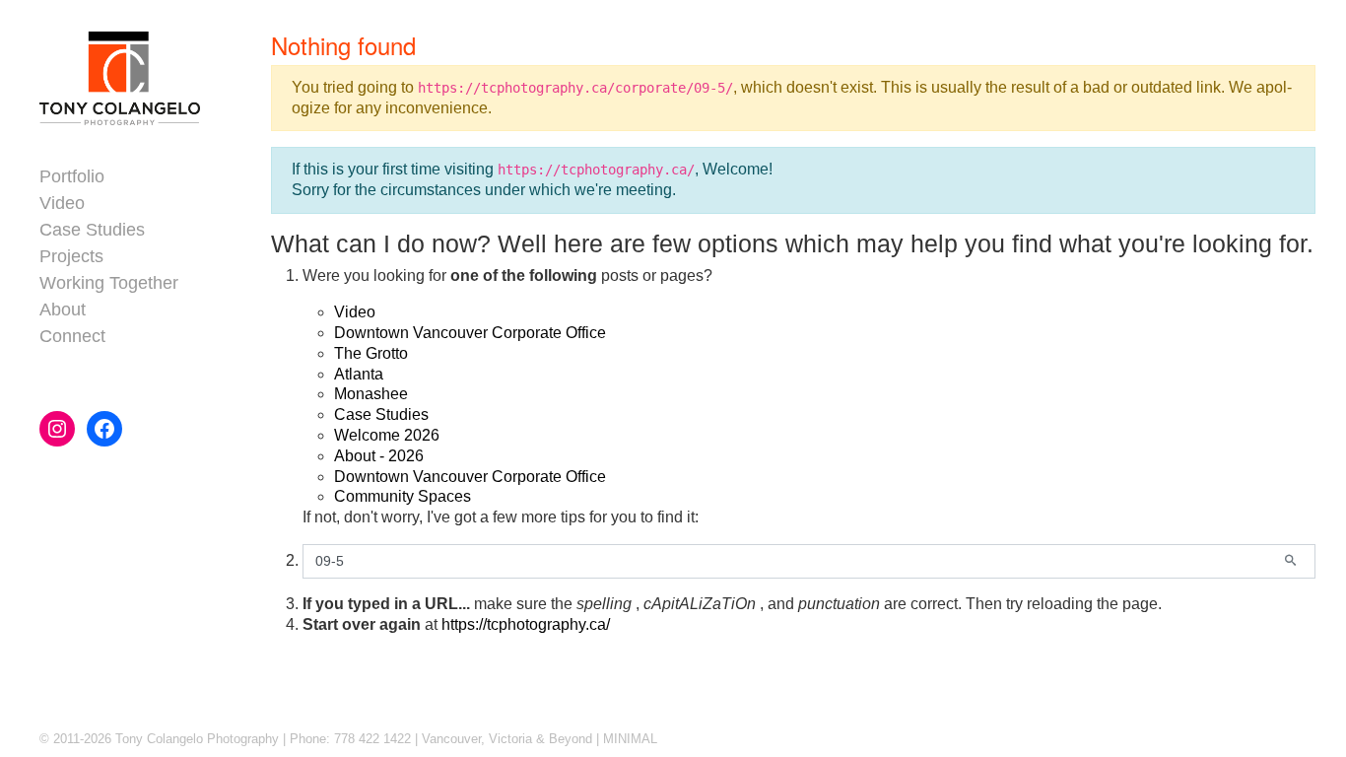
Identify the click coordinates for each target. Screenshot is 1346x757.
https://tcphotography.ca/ (525, 624)
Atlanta (358, 374)
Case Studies (381, 414)
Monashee (371, 393)
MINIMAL (630, 738)
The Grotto (371, 353)
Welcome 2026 (386, 435)
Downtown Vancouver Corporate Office (470, 332)
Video (354, 312)
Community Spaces (402, 496)
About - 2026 (379, 455)
